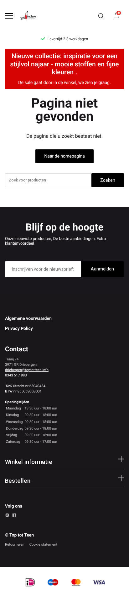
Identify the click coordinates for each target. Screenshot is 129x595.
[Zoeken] (101, 16)
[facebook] (14, 516)
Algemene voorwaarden (28, 318)
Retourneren (14, 544)
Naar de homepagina (64, 156)
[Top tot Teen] (30, 16)
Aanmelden (102, 268)
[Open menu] (9, 16)
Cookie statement (43, 544)
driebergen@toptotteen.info (27, 370)
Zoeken (107, 180)
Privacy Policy (19, 328)
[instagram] (7, 516)
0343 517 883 (16, 375)
